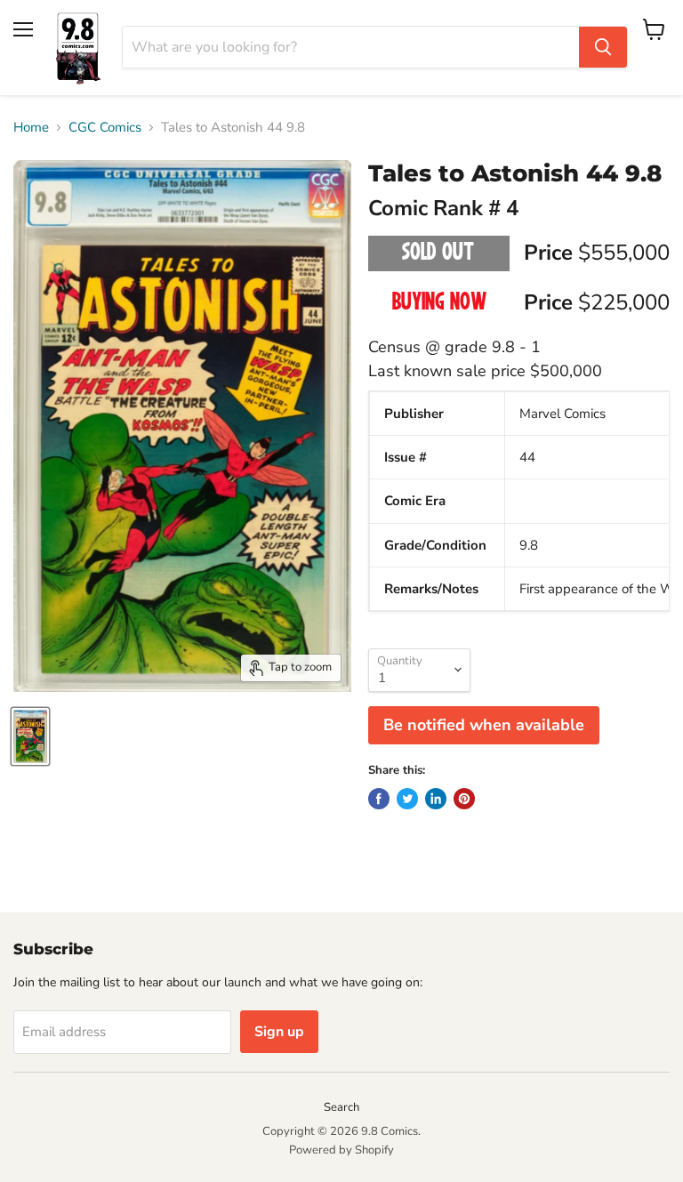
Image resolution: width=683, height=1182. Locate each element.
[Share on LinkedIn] (435, 798)
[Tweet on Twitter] (407, 798)
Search (341, 1107)
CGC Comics (104, 127)
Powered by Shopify (341, 1150)
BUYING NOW (439, 303)
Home (31, 127)
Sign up (279, 1031)
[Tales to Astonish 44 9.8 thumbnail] (30, 736)
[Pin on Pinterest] (464, 798)
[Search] (603, 47)
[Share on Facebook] (379, 798)
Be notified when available (483, 725)
